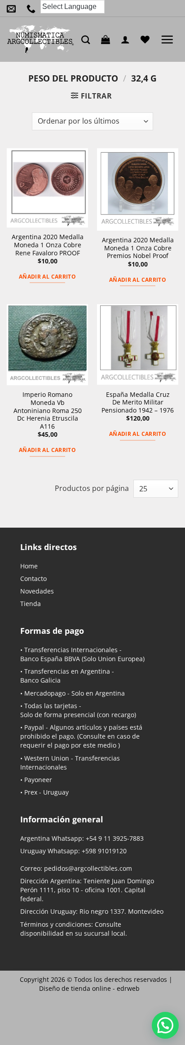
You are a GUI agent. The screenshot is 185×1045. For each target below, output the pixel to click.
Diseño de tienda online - (89, 988)
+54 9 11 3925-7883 (115, 838)
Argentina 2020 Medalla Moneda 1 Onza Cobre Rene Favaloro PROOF (48, 245)
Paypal (34, 727)
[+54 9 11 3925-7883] (33, 8)
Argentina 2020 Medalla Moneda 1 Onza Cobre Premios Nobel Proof (138, 248)
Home (29, 566)
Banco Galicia (40, 680)
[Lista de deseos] (147, 39)
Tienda (30, 603)
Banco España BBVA (50, 658)
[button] (108, 39)
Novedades (37, 591)
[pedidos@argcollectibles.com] (13, 8)
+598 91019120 (104, 851)
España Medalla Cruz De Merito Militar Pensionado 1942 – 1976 (137, 402)
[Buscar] (87, 39)
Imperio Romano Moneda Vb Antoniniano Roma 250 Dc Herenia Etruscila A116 (47, 410)
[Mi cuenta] (127, 39)
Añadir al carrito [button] (47, 276)
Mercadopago (45, 693)
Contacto (33, 578)
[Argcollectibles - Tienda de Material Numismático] (41, 39)
